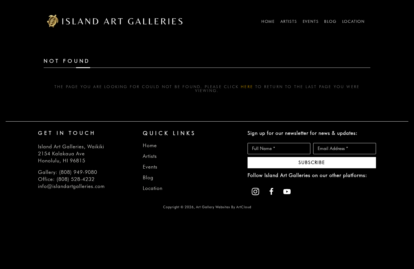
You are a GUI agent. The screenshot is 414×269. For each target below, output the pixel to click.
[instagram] (255, 191)
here (247, 86)
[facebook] (271, 191)
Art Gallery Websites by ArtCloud (223, 207)
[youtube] (287, 191)
